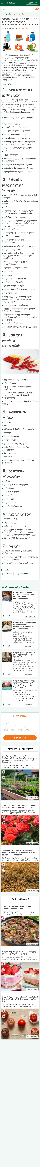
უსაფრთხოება (21, 573)
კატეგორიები (32, 3)
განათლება (7, 573)
